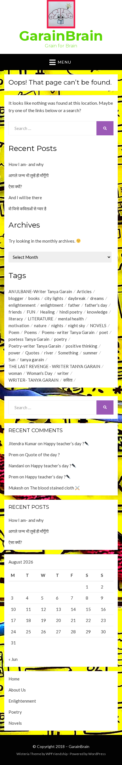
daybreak (76, 298)
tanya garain (32, 359)
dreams (97, 298)
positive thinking (81, 345)
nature (40, 325)
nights (57, 325)
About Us (17, 689)
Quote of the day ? (42, 454)
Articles (84, 291)
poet (103, 332)
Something (68, 352)
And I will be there (25, 197)
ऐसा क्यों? (15, 186)
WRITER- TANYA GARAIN (33, 379)
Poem (14, 332)
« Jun (13, 659)
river (48, 352)
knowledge (97, 311)
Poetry (15, 711)
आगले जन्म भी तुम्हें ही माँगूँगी (29, 175)
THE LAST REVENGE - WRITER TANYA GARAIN (54, 366)
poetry (60, 339)
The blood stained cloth (52, 487)
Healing (47, 311)
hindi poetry (71, 311)
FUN (31, 311)
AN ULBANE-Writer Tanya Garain (40, 291)
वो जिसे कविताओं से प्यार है (27, 208)
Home (14, 678)
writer (63, 373)
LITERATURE (40, 318)
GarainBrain (61, 36)
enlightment (52, 305)
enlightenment (22, 305)
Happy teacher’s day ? (63, 443)
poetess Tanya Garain (29, 339)
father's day (96, 305)
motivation (19, 325)
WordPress (97, 754)
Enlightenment (22, 700)
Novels (15, 723)
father (74, 305)
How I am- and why (26, 164)
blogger (16, 298)
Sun (12, 359)
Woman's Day (39, 373)
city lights (54, 298)
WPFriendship (57, 754)
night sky (76, 325)
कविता (67, 379)
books (34, 298)
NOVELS (98, 325)
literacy (16, 318)
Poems (30, 332)
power (14, 352)
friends (15, 311)
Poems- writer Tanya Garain (68, 332)
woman (15, 373)
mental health (71, 318)
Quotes (32, 352)
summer (90, 352)
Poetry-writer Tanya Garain (35, 345)
